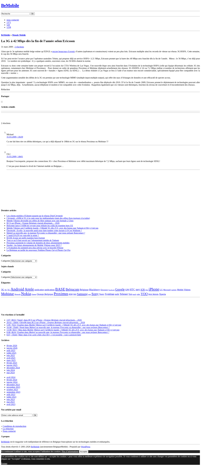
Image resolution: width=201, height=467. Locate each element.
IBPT (138, 290)
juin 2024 (11, 370)
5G (8, 290)
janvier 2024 (12, 382)
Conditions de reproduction (14, 426)
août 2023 (11, 394)
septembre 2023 (13, 392)
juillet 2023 (11, 397)
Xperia (162, 294)
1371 (9, 22)
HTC (132, 289)
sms (89, 294)
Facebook (111, 290)
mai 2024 (11, 372)
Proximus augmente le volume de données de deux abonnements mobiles (38, 243)
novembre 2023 (13, 387)
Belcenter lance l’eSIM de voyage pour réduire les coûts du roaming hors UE (40, 225)
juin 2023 (11, 399)
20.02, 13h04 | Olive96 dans (46, 322)
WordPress (85, 447)
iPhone (154, 289)
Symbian (109, 294)
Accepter (83, 452)
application (39, 290)
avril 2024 (11, 377)
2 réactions (19, 47)
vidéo (138, 294)
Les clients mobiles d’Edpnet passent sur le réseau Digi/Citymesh (35, 216)
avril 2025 (11, 358)
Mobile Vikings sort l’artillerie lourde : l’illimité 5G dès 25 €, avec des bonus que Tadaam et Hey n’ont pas (52, 228)
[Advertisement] (33, 118)
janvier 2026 (12, 348)
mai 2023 (11, 402)
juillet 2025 (11, 353)
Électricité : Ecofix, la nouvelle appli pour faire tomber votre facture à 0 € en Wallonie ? (44, 230)
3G (2, 289)
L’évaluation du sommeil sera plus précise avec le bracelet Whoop (35, 248)
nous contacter (13, 20)
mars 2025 (11, 360)
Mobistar (7, 294)
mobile (174, 290)
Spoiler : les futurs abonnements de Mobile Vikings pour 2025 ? (34, 245)
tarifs (117, 294)
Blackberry (94, 289)
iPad (146, 290)
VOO (144, 294)
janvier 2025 (12, 365)
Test (130, 294)
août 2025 (11, 350)
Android (17, 289)
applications (49, 290)
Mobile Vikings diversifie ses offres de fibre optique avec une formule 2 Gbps (40, 220)
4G (6, 290)
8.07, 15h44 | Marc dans (44, 335)
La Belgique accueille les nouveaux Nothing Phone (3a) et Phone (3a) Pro (38, 250)
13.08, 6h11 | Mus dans (63, 330)
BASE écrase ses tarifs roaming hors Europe (26, 238)
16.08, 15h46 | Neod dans (58, 327)
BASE (60, 289)
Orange (33, 294)
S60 (74, 294)
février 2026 (12, 345)
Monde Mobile (19, 35)
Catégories (5, 261)
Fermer (4, 463)
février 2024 (12, 380)
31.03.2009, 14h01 (15, 156)
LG (161, 290)
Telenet (124, 293)
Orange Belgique (45, 294)
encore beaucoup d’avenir (63, 51)
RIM (71, 294)
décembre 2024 (13, 368)
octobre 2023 (12, 389)
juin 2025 (11, 355)
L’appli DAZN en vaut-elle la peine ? (23, 235)
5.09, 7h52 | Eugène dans (64, 325)
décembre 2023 (13, 384)
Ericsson (104, 290)
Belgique (84, 289)
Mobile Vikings (183, 290)
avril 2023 (11, 404)
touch (134, 294)
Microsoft (167, 290)
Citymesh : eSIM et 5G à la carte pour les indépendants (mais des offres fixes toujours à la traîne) (48, 218)
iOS (143, 289)
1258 (9, 27)
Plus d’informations (70, 451)
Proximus (61, 294)
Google (120, 289)
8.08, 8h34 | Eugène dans (58, 332)
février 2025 (12, 363)
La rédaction (8, 429)
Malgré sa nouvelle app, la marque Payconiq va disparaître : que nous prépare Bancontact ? (46, 233)
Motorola (17, 294)
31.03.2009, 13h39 (15, 137)
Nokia (26, 293)
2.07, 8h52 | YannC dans (44, 320)
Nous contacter (9, 431)
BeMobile (10, 5)
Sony (95, 294)
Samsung (82, 293)
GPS (127, 289)
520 (8, 25)
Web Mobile (153, 294)
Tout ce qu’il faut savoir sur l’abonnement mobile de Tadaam (33, 240)
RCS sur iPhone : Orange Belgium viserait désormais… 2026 (33, 223)
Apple (29, 289)
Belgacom (72, 289)
